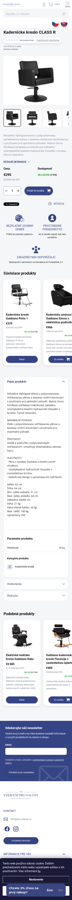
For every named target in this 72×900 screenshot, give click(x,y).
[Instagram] (15, 828)
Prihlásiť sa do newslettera (21, 772)
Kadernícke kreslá (24, 566)
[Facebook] (6, 828)
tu (39, 871)
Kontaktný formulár (21, 840)
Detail (21, 359)
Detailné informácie (14, 161)
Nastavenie (36, 879)
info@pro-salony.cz (20, 819)
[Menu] (67, 4)
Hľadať (64, 14)
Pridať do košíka (35, 190)
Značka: (10, 49)
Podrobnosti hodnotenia (47, 40)
